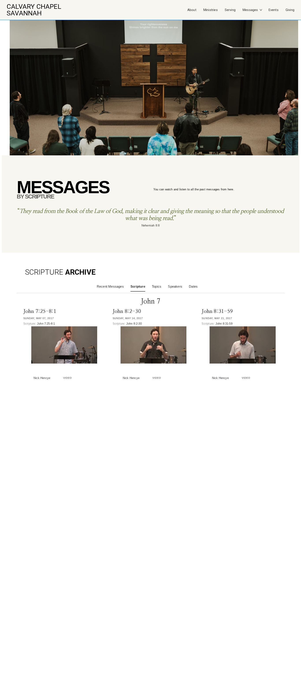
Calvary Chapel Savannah (34, 10)
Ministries (210, 10)
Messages (250, 10)
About (191, 10)
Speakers (175, 286)
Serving (230, 10)
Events (274, 10)
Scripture (137, 286)
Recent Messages (110, 286)
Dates (193, 286)
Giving (290, 10)
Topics (156, 286)
